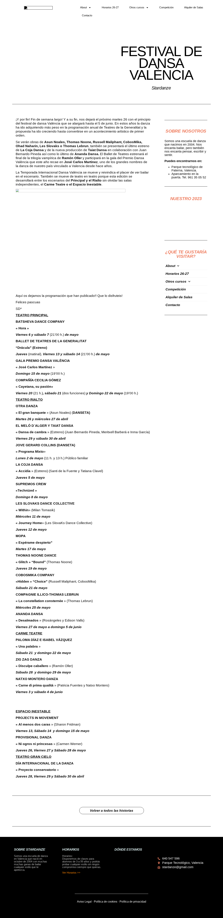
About (83, 7)
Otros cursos (136, 7)
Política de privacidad (133, 901)
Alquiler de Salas (193, 7)
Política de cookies (105, 901)
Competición (166, 7)
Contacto (87, 15)
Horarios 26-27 (110, 7)
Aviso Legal (84, 901)
